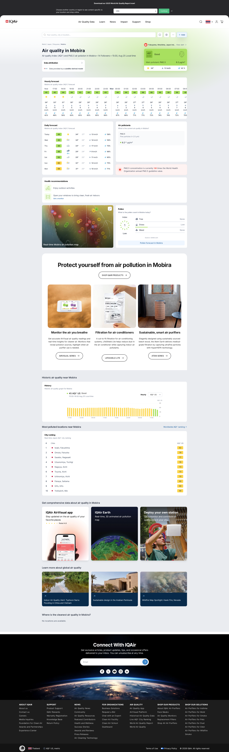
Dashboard (107, 727)
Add (183, 35)
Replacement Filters (166, 719)
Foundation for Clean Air (30, 723)
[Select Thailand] (209, 21)
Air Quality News (82, 708)
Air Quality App (137, 708)
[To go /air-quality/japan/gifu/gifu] (115, 486)
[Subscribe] (145, 662)
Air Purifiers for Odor (195, 727)
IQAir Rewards (53, 712)
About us (23, 708)
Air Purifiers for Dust (195, 723)
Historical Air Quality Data (142, 715)
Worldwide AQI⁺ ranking (174, 427)
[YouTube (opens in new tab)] (114, 671)
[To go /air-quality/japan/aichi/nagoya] (115, 467)
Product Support (55, 708)
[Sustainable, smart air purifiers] (159, 306)
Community (79, 712)
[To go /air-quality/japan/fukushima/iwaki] (115, 447)
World (44, 44)
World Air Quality (138, 727)
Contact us (24, 712)
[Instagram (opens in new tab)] (121, 671)
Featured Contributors (84, 719)
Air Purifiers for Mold (195, 712)
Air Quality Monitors (166, 715)
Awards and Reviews (84, 730)
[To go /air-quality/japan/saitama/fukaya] (115, 481)
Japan (49, 44)
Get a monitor (58, 198)
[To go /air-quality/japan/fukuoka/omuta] (115, 452)
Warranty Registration (57, 715)
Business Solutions (111, 708)
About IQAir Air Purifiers (168, 708)
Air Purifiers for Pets (194, 719)
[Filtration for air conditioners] (114, 306)
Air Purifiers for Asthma (196, 708)
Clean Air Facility (110, 719)
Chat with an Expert (111, 715)
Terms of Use (152, 748)
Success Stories (81, 727)
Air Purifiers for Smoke (196, 715)
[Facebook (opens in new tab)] (102, 671)
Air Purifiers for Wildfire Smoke (196, 732)
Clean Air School (110, 723)
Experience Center (28, 730)
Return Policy (53, 723)
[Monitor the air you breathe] (69, 306)
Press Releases (81, 734)
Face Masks (163, 712)
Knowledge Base (54, 719)
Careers (22, 715)
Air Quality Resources (84, 715)
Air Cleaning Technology (86, 738)
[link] (200, 21)
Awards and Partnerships (31, 727)
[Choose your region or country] (209, 21)
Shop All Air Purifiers (167, 723)
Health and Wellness (84, 723)
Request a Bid (108, 712)
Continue (164, 11)
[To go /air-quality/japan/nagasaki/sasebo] (115, 457)
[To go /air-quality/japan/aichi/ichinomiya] (115, 476)
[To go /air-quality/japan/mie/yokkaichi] (115, 490)
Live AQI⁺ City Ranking (140, 719)
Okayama (56, 44)
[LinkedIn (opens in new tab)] (127, 671)
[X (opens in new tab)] (108, 671)
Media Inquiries (26, 719)
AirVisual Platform (138, 712)
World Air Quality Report (141, 723)
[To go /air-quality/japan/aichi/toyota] (115, 471)
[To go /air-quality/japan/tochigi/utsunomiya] (115, 462)
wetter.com (154, 238)
